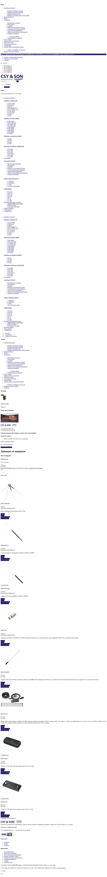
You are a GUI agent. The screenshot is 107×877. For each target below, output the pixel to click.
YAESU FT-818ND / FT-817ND (16, 50)
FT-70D (9, 140)
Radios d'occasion (9, 42)
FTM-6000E (10, 130)
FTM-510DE (10, 121)
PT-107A (9, 191)
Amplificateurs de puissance (14, 38)
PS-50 (9, 197)
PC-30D (9, 200)
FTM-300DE (10, 127)
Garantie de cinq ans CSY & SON (13, 857)
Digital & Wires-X (9, 17)
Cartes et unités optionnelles (14, 30)
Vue (2, 469)
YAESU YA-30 (4, 713)
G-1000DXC (10, 183)
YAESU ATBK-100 (5, 503)
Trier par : (3, 465)
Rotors (6, 18)
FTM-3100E (10, 132)
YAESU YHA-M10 (5, 672)
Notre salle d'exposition (13, 57)
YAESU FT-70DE (5, 403)
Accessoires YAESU (9, 161)
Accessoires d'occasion (10, 44)
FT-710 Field (10, 112)
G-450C (9, 184)
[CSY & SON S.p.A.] (12, 79)
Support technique (9, 327)
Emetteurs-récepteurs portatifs (15, 12)
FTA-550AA (10, 153)
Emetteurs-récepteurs (9, 8)
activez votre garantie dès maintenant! (85, 54)
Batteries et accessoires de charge (16, 27)
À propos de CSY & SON (11, 58)
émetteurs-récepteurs (9, 217)
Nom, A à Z (16, 468)
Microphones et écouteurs (14, 164)
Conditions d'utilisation (10, 859)
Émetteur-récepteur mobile (11, 118)
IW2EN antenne (15, 36)
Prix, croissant (30, 468)
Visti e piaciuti (8, 39)
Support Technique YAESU (11, 856)
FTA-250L (10, 156)
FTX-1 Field (11, 108)
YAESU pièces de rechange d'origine (14, 47)
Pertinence (10, 468)
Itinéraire (6, 447)
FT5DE (9, 139)
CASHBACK (8, 330)
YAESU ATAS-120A (5, 588)
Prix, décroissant (38, 468)
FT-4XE (9, 142)
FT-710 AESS (11, 111)
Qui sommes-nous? (9, 851)
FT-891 (9, 115)
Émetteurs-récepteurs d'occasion (12, 321)
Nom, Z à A (22, 468)
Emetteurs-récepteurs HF (13, 14)
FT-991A (9, 114)
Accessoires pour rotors (13, 186)
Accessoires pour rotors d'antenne (16, 29)
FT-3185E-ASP (11, 124)
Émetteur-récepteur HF (10, 100)
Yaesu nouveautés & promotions (12, 854)
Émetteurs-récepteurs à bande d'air (14, 146)
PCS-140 (9, 196)
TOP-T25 (10, 193)
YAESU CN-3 (4, 630)
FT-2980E (10, 133)
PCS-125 (9, 194)
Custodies (10, 26)
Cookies (6, 860)
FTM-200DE (10, 129)
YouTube (6, 845)
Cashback (6, 387)
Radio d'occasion (11, 205)
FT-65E (9, 143)
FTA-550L (10, 152)
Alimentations (7, 45)
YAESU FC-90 (4, 758)
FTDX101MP (11, 103)
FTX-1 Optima (11, 109)
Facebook (6, 842)
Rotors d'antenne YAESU (11, 178)
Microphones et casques (13, 23)
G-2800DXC (10, 181)
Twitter (6, 843)
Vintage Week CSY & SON (11, 41)
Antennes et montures (13, 33)
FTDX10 (9, 106)
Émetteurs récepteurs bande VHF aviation (18, 15)
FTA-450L (10, 155)
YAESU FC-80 (4, 801)
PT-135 (9, 199)
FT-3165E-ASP (11, 126)
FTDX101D (10, 105)
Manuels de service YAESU (11, 51)
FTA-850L (10, 149)
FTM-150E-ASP (11, 122)
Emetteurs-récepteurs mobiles (15, 11)
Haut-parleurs (11, 24)
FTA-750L (10, 150)
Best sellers (4, 468)
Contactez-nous (8, 862)
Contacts (6, 60)
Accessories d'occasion (13, 206)
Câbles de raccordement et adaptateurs (17, 32)
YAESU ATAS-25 (5, 545)
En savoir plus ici (61, 868)
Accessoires (7, 20)
